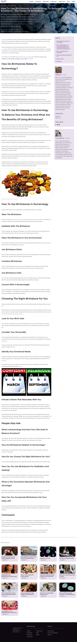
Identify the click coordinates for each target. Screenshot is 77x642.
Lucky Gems (54, 1)
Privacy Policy (51, 631)
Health (73, 1)
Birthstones (46, 1)
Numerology (13, 5)
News (68, 1)
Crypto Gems (62, 1)
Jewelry (31, 1)
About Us (50, 634)
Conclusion (59, 61)
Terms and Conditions (53, 632)
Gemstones (38, 1)
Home (2, 5)
